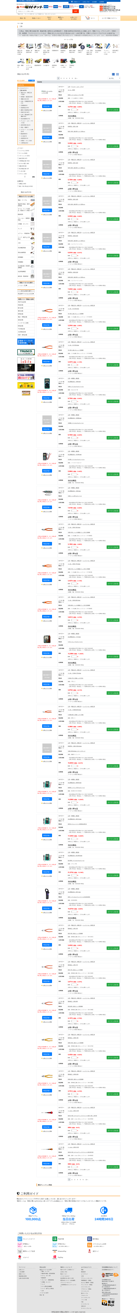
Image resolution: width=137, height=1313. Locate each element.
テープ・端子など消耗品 (47, 1288)
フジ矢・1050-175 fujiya (74, 564)
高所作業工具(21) (115, 51)
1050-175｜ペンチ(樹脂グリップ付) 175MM (79, 569)
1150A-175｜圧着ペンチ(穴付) (75, 678)
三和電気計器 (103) (24, 161)
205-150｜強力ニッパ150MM (75, 933)
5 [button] (69, 78)
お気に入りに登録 (47, 110)
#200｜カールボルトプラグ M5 (76, 95)
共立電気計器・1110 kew (74, 637)
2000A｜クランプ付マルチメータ (76, 787)
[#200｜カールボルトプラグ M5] (47, 92)
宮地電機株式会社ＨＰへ (108, 1269)
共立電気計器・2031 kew (74, 892)
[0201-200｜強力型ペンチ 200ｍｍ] (47, 165)
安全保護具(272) (98, 51)
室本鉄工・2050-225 (73, 1074)
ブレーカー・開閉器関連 (47, 1280)
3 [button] (74, 1179)
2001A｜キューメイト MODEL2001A (77, 824)
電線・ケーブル (45, 1271)
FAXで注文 (49, 18)
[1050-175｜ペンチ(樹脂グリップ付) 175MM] (47, 565)
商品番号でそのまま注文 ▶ (26, 293)
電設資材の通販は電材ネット (69, 1312)
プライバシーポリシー (66, 1282)
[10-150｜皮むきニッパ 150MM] (47, 347)
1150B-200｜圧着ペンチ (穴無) (76, 714)
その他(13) (46, 65)
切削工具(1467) (80, 51)
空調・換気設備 (22, 335)
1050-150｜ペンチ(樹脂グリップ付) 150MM (79, 532)
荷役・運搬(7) (20, 66)
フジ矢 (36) (22, 171)
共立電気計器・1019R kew (74, 454)
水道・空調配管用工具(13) (46, 52)
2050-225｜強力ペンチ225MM (75, 1079)
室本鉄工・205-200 (73, 1001)
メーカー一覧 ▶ (22, 285)
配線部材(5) (38, 65)
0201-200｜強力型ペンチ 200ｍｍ (76, 168)
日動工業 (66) (23, 166)
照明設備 (20, 314)
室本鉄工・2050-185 (73, 1038)
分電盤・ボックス (45, 1282)
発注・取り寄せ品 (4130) (26, 186)
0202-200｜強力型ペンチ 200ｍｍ (76, 240)
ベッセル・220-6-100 (73, 1147)
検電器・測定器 (75, 378)
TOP (18, 23)
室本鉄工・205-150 (73, 928)
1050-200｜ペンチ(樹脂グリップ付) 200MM (79, 605)
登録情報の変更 (23, 1276)
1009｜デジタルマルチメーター (76, 386)
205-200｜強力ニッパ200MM (75, 1006)
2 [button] (61, 78)
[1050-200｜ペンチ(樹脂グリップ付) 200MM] (47, 602)
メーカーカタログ (64, 1276)
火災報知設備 (22, 332)
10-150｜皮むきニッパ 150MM (75, 350)
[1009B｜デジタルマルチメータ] (47, 420)
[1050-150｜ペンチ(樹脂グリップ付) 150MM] (47, 529)
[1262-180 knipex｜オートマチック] (47, 748)
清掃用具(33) (54, 66)
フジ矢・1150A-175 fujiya (74, 673)
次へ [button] (76, 78)
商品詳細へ (47, 106)
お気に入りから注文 (73, 18)
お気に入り (21, 1269)
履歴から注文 (61, 18)
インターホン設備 (23, 323)
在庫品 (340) (22, 183)
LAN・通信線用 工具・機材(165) (90, 52)
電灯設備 (20, 311)
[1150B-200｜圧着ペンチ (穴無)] (47, 712)
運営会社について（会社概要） (68, 1280)
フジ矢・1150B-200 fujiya (74, 709)
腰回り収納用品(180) (72, 51)
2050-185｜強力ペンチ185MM (75, 1042)
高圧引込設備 (22, 302)
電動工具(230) (37, 51)
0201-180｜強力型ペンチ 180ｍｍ (76, 131)
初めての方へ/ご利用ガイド (67, 1269)
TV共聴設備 (21, 329)
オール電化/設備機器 (46, 1286)
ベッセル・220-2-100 (73, 1110)
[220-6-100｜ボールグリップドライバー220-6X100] (47, 1149)
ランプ (43, 1284)
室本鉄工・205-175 (73, 965)
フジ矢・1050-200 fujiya (74, 600)
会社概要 (94, 2)
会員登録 (101, 2)
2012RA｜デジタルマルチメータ (76, 860)
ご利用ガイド (76, 2)
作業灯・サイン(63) (64, 66)
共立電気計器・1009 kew (74, 381)
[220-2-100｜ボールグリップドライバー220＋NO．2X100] (47, 1112)
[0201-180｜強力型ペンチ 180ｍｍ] (47, 128)
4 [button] (66, 78)
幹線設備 (20, 305)
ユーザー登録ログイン (109, 18)
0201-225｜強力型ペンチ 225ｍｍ (76, 204)
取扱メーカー (36, 18)
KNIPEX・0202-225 (73, 272)
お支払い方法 (86, 2)
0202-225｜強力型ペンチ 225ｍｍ (76, 277)
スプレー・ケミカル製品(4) (29, 67)
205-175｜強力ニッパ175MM (75, 970)
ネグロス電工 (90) (24, 163)
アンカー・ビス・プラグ (77, 86)
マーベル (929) (23, 153)
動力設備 (20, 308)
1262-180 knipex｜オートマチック (76, 751)
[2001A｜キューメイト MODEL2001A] (47, 821)
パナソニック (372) (24, 155)
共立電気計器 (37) (24, 168)
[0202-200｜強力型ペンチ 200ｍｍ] (47, 237)
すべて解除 (31, 80)
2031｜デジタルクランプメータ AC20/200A (79, 897)
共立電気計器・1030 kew (74, 491)
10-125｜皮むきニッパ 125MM (75, 313)
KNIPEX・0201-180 (73, 126)
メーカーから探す (44, 1292)
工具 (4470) (23, 90)
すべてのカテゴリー (23, 88)
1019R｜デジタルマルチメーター (76, 459)
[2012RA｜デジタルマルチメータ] (47, 857)
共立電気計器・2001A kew (74, 819)
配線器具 (43, 1277)
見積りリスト (22, 1274)
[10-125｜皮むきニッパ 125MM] (47, 310)
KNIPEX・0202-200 (73, 235)
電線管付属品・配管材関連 (48, 1273)
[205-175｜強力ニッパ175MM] (47, 966)
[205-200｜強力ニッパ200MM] (47, 1003)
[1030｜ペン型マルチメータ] (47, 493)
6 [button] (72, 78)
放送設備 (20, 320)
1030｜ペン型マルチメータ (75, 496)
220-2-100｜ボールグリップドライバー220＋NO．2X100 (82, 1115)
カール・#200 (71, 90)
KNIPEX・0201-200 (73, 163)
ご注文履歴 (21, 1271)
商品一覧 (23, 18)
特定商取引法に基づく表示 (67, 1278)
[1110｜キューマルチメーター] (47, 638)
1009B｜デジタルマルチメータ (76, 423)
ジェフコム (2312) (24, 150)
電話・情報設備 (22, 317)
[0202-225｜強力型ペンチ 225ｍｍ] (47, 274)
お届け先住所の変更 (24, 1278)
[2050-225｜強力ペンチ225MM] (47, 1076)
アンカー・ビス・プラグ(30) (107, 52)
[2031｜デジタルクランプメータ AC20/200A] (47, 894)
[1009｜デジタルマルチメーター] (47, 383)
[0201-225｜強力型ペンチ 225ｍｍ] (47, 201)
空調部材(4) (55, 50)
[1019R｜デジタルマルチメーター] (47, 456)
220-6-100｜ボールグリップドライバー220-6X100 (80, 1152)
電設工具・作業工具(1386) (20, 52)
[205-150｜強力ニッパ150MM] (47, 930)
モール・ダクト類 (45, 1275)
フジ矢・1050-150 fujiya (74, 527)
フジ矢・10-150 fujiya (73, 345)
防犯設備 (20, 326)
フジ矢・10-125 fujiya (73, 308)
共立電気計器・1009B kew (74, 418)
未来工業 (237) (23, 158)
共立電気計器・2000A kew (74, 782)
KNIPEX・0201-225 (73, 199)
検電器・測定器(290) (29, 51)
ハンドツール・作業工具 (89, 123)
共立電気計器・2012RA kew (75, 855)
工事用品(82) (71, 66)
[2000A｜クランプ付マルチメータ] (47, 784)
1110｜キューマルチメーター (75, 641)
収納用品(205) (63, 51)
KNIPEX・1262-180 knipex (75, 746)
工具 (69, 86)
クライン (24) (23, 173)
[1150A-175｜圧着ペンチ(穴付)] (47, 675)
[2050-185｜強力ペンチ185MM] (47, 1039)
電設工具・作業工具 (76, 123)
